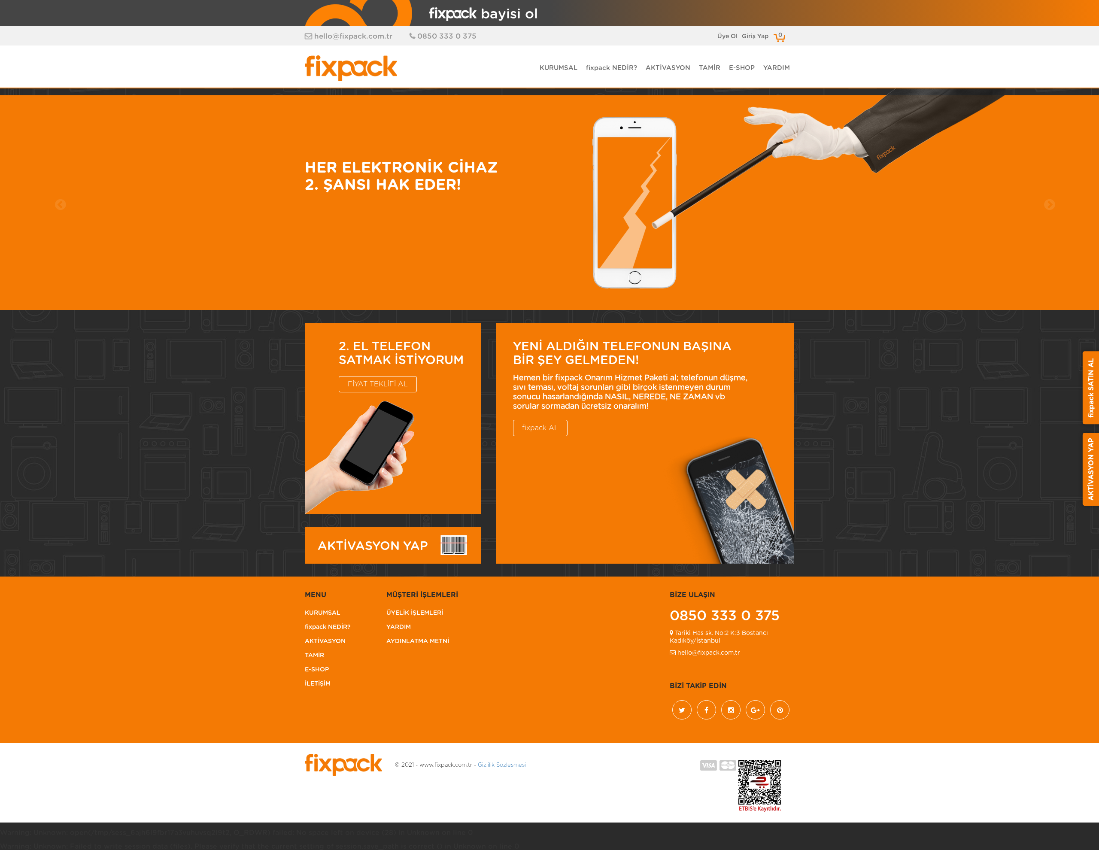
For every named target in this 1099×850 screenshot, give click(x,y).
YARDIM (776, 68)
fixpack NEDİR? (611, 68)
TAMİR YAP (331, 228)
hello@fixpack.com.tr (353, 36)
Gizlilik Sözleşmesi (502, 765)
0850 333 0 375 (447, 36)
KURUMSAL (558, 68)
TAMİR (709, 68)
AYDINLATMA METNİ (417, 641)
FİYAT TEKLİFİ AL (378, 384)
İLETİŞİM (318, 684)
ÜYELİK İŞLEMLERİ (414, 613)
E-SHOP (742, 68)
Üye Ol (727, 36)
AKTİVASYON (668, 68)
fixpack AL (540, 428)
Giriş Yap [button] (755, 36)
